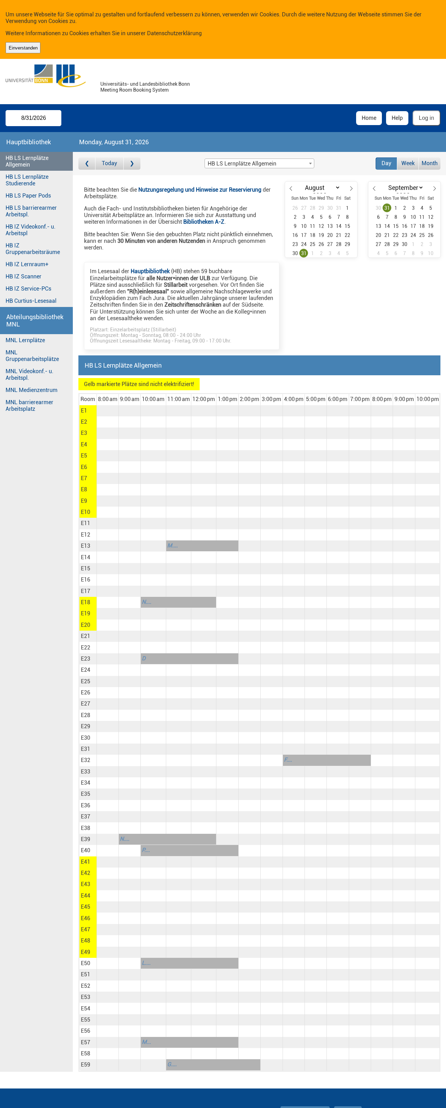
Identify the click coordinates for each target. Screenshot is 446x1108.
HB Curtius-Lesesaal (31, 301)
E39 (85, 839)
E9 (84, 501)
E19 (85, 613)
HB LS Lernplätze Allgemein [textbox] (242, 163)
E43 (85, 884)
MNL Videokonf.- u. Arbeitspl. (29, 374)
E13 (85, 546)
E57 (85, 1042)
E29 (85, 726)
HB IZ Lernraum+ (27, 264)
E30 (85, 737)
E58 (85, 1053)
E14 (85, 557)
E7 (84, 478)
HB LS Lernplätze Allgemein (27, 161)
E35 (85, 794)
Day (386, 163)
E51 (85, 974)
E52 (85, 986)
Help (397, 118)
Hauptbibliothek (150, 271)
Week (408, 163)
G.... (172, 1064)
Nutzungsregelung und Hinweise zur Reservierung (199, 189)
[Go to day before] (86, 163)
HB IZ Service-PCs (28, 288)
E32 (85, 760)
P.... (146, 850)
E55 (85, 1019)
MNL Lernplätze (25, 340)
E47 (85, 929)
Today (109, 163)
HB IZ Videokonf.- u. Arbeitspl (30, 230)
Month (430, 163)
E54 (85, 1008)
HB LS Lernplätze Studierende (27, 180)
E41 (85, 862)
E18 (85, 602)
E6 (84, 467)
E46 (85, 918)
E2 (84, 421)
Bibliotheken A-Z (203, 221)
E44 (85, 895)
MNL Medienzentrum (31, 390)
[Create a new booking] (107, 410)
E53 (85, 997)
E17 (85, 591)
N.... (146, 602)
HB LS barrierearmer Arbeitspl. (31, 211)
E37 (85, 816)
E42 (85, 873)
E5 (84, 455)
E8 (84, 489)
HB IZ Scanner (23, 276)
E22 (85, 647)
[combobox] (259, 163)
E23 (85, 658)
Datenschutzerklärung (174, 33)
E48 (85, 940)
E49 (85, 952)
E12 (85, 534)
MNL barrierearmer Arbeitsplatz (29, 405)
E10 (85, 512)
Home (369, 118)
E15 (85, 568)
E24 (85, 670)
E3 (84, 433)
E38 (85, 828)
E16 (85, 579)
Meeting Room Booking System (134, 90)
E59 (85, 1064)
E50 (85, 963)
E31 (85, 749)
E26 (85, 692)
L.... (146, 963)
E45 (85, 906)
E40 (85, 850)
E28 (85, 715)
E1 (84, 410)
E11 (85, 523)
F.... (288, 759)
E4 (84, 444)
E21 (85, 636)
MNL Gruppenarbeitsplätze (32, 355)
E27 (85, 703)
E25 (85, 681)
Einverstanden (23, 48)
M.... (172, 545)
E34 (85, 782)
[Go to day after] (132, 163)
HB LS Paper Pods (28, 195)
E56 (85, 1031)
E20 (85, 625)
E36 (85, 805)
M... (146, 1042)
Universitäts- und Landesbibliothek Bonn (145, 84)
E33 (85, 771)
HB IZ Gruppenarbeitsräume (33, 248)
